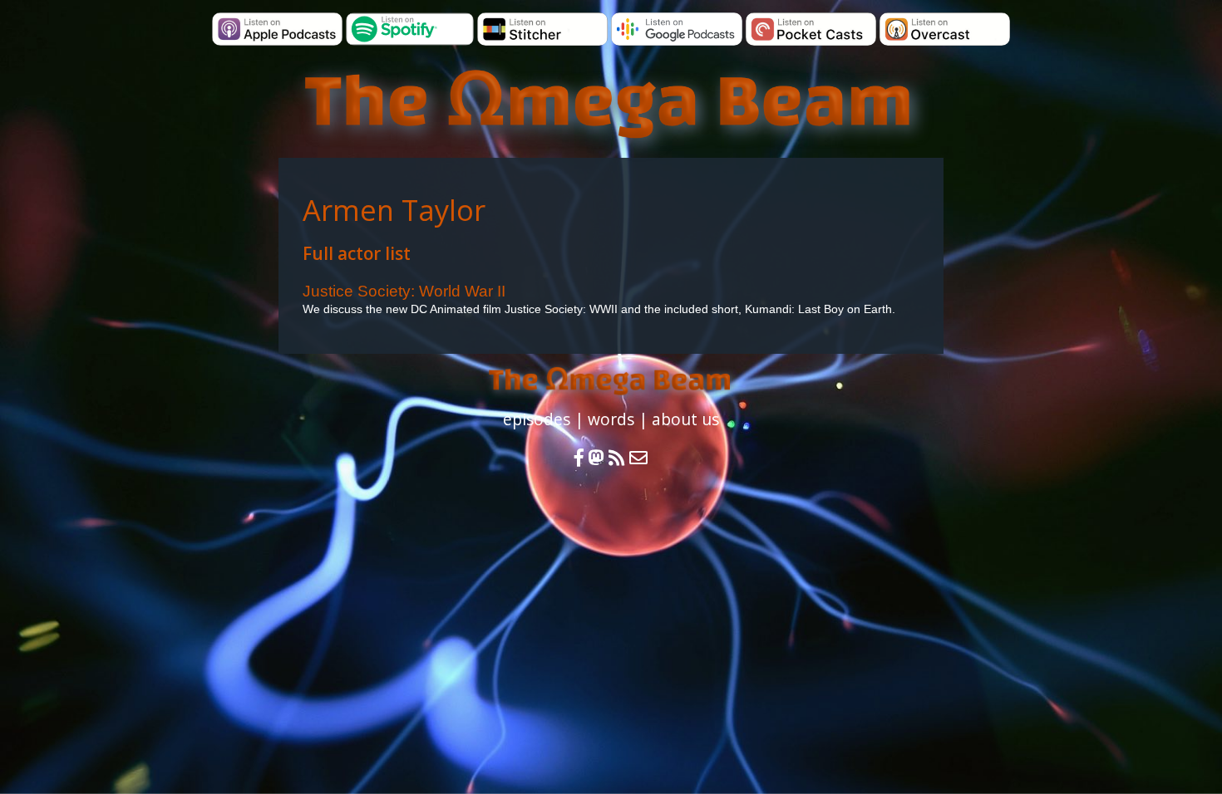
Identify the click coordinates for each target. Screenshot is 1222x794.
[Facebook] (579, 458)
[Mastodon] (596, 458)
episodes (536, 419)
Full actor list (357, 253)
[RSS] (619, 458)
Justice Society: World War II (404, 291)
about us (685, 419)
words (611, 419)
